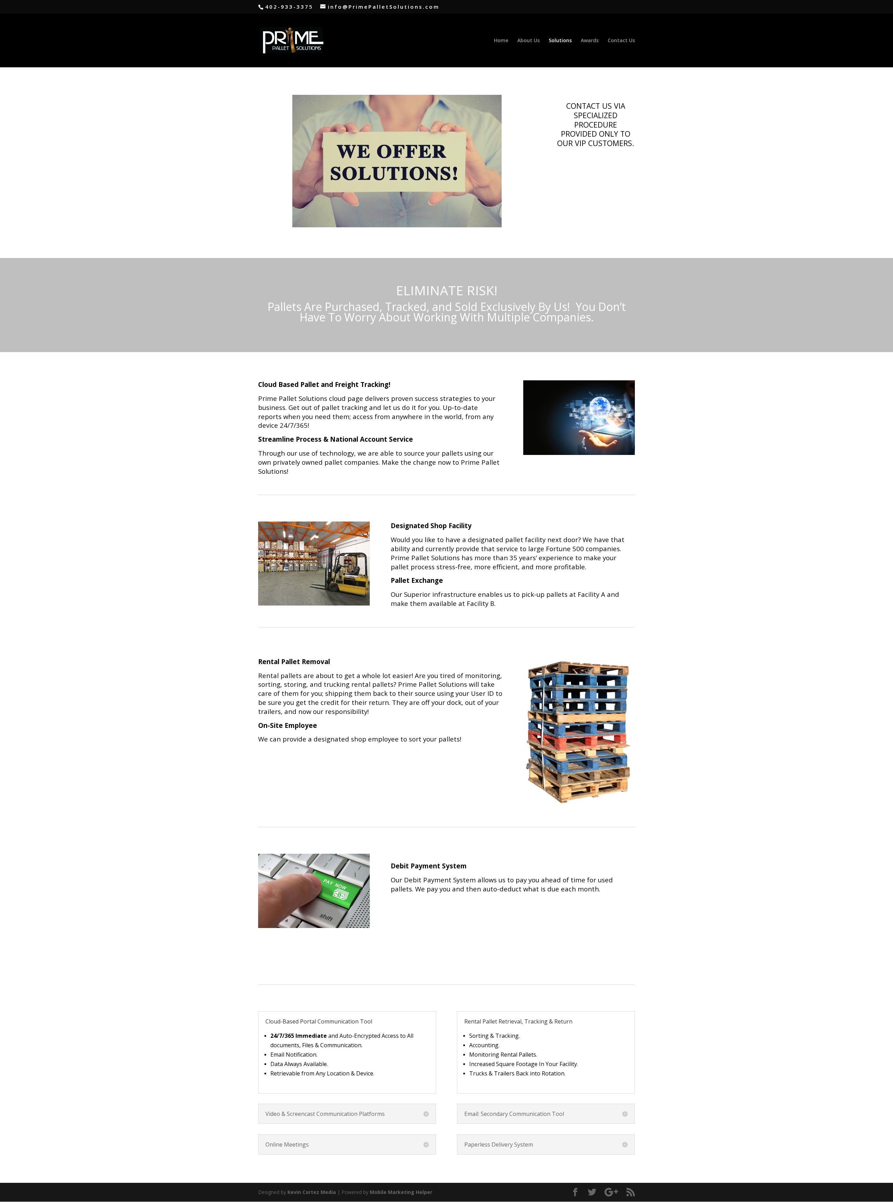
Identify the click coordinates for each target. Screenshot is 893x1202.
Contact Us (621, 41)
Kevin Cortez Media (311, 1192)
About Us (528, 41)
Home (501, 41)
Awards (590, 41)
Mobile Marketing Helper (401, 1192)
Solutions (560, 41)
